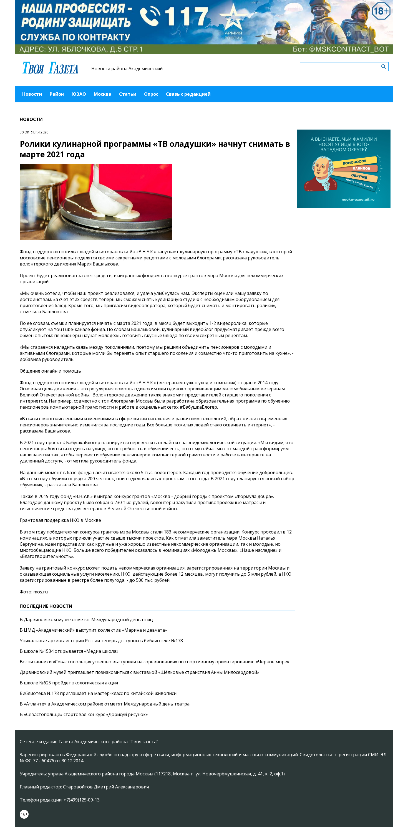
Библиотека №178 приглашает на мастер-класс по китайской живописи (98, 693)
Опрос (151, 94)
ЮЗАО (79, 94)
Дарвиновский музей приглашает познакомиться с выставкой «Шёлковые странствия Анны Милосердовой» (139, 672)
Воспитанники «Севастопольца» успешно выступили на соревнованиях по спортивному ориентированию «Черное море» (154, 662)
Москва (102, 94)
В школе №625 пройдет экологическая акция (69, 683)
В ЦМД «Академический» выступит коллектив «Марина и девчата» (93, 630)
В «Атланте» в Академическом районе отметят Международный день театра (105, 704)
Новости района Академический (127, 68)
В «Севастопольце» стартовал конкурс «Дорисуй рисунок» (84, 714)
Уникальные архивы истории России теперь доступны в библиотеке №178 (101, 641)
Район (57, 94)
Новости (32, 94)
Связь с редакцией (188, 94)
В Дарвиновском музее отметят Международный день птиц (86, 619)
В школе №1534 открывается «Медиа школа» (69, 651)
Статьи (127, 94)
